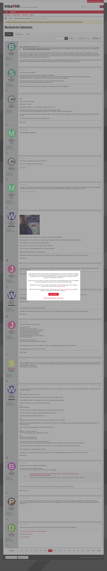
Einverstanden (53, 294)
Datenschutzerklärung (59, 286)
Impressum (60, 298)
